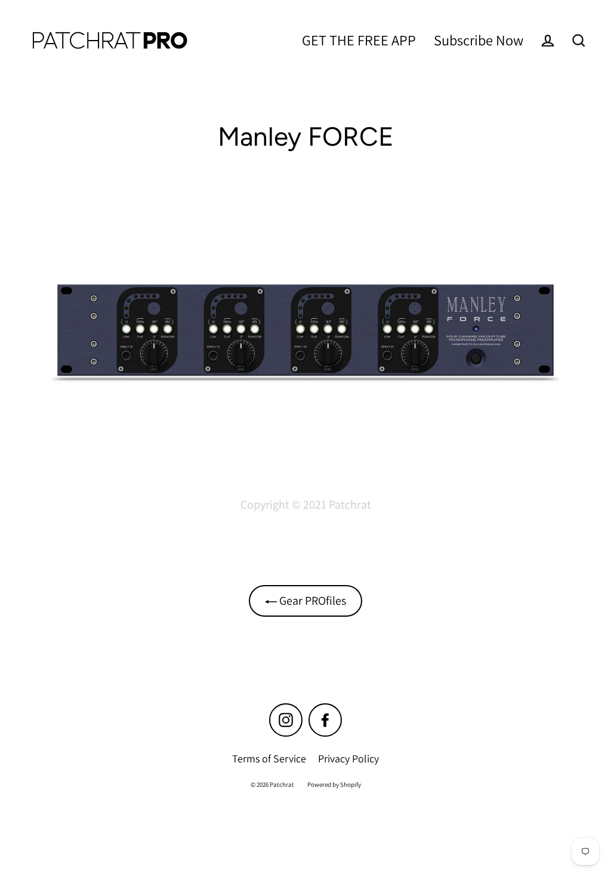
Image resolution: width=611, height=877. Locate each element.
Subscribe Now (478, 40)
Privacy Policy (348, 758)
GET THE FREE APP (359, 40)
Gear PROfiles (311, 600)
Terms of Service (269, 758)
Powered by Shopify (334, 784)
